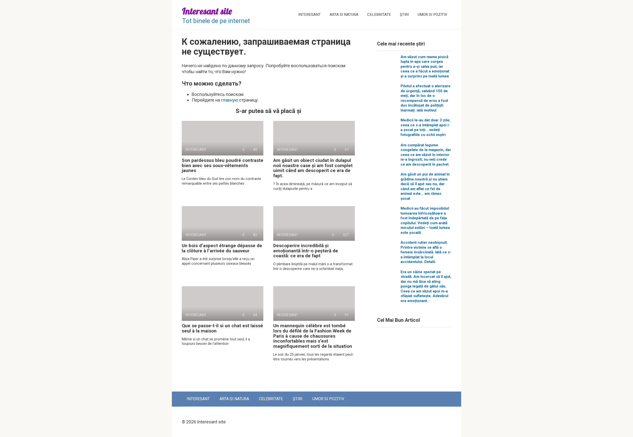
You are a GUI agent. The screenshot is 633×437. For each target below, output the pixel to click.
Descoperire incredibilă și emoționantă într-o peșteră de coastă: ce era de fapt (305, 251)
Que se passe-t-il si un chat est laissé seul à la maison (222, 328)
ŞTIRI (404, 14)
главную (229, 100)
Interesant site (207, 11)
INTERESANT (309, 14)
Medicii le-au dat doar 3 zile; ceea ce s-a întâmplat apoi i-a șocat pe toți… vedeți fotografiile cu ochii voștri (425, 127)
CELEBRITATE (379, 14)
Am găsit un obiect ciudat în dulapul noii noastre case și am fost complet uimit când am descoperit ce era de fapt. (313, 168)
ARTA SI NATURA (344, 14)
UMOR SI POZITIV (432, 14)
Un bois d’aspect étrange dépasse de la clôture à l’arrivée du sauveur (222, 248)
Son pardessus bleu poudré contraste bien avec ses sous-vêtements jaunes (222, 165)
